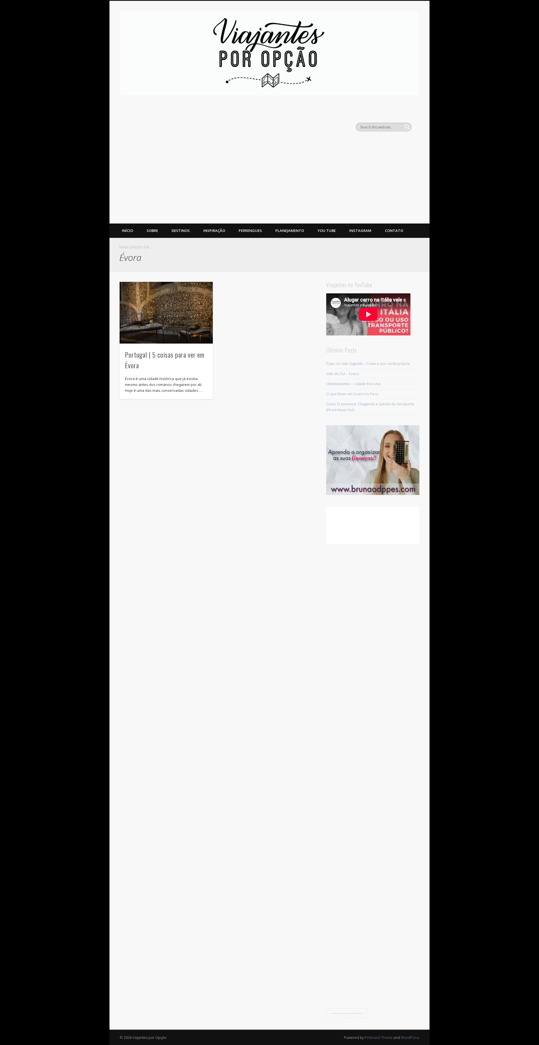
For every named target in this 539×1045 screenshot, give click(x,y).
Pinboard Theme (379, 1037)
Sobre (152, 230)
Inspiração (214, 230)
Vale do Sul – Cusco (342, 373)
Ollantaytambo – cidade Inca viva (353, 383)
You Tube (327, 230)
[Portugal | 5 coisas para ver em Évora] (166, 313)
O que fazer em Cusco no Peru (352, 393)
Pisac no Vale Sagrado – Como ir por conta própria (368, 363)
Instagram (360, 230)
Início (127, 230)
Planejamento (289, 230)
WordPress (410, 1037)
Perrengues (250, 230)
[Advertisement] (269, 181)
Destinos (181, 230)
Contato (394, 230)
